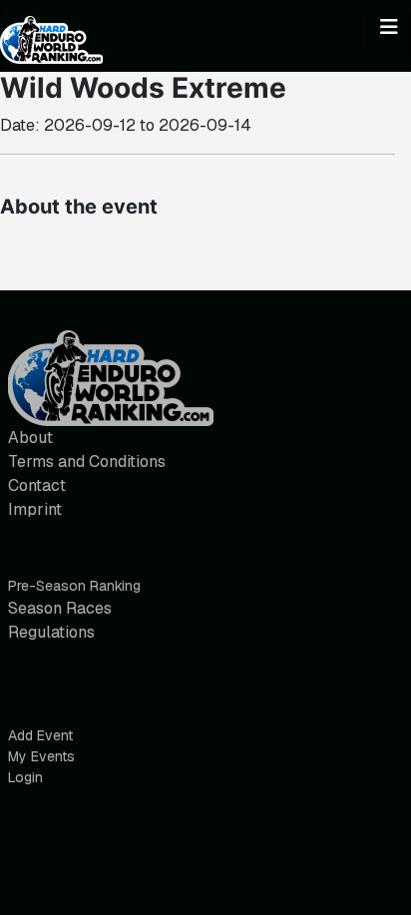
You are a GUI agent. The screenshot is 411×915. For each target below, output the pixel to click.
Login (25, 777)
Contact (37, 485)
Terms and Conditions (87, 461)
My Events (41, 756)
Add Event (40, 735)
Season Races (60, 608)
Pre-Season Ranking (74, 586)
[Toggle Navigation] (389, 35)
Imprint (35, 509)
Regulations (51, 632)
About (30, 437)
